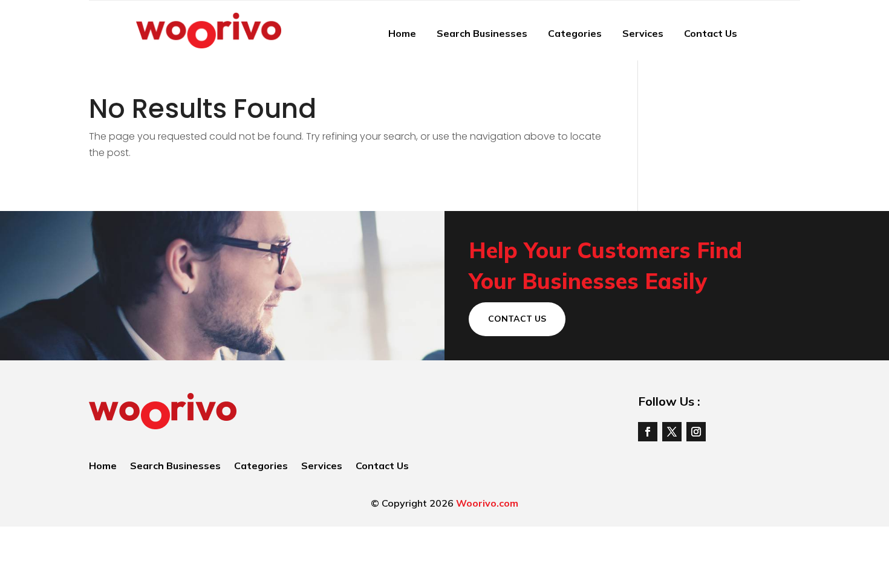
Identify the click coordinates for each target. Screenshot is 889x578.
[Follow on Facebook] (647, 431)
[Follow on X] (672, 431)
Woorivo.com (487, 503)
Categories (575, 33)
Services (642, 33)
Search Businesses (482, 33)
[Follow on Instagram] (696, 431)
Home (402, 33)
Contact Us (710, 33)
